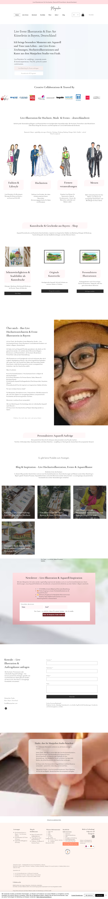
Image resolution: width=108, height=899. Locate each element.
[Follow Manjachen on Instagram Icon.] (93, 836)
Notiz (47, 683)
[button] (57, 15)
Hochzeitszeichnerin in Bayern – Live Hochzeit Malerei (20, 834)
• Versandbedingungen (69, 839)
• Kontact (49, 835)
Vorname (49, 660)
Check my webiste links (54, 820)
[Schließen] (106, 895)
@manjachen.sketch (50, 843)
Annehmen (100, 895)
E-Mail (48, 676)
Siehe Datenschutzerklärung (44, 897)
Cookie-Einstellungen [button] (77, 895)
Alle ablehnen (89, 895)
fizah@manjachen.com (10, 703)
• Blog (48, 834)
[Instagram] (6, 708)
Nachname (49, 668)
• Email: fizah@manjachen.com (51, 838)
